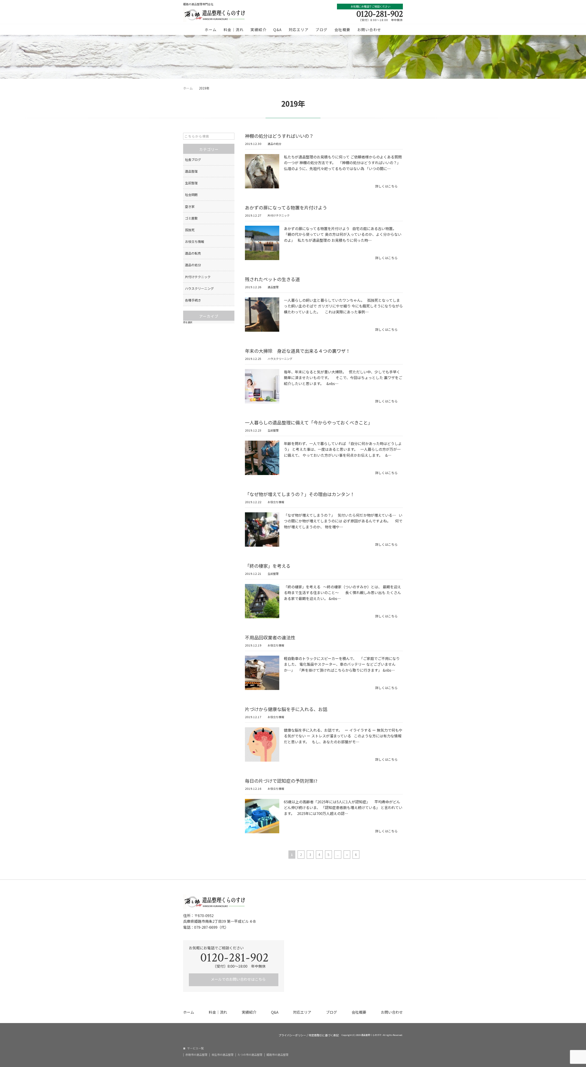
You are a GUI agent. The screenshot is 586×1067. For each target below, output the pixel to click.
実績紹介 (258, 29)
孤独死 (190, 230)
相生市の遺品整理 (222, 1054)
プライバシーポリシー (292, 1035)
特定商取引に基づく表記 (324, 1035)
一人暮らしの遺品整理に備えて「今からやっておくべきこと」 (308, 422)
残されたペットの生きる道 (272, 279)
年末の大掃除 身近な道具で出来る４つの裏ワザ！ (297, 351)
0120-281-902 (379, 14)
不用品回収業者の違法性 (270, 637)
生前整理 (273, 430)
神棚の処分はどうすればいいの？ (279, 136)
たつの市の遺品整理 (250, 1054)
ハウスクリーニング (280, 359)
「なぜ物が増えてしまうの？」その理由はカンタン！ (300, 494)
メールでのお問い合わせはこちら (238, 979)
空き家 (190, 206)
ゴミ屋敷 (191, 218)
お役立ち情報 (276, 502)
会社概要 (342, 29)
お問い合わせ (369, 29)
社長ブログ (193, 159)
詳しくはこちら (386, 186)
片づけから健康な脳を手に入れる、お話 (286, 709)
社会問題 (191, 194)
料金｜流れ (234, 29)
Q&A (277, 29)
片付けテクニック (279, 215)
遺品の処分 (274, 144)
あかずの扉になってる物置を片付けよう (286, 207)
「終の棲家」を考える (267, 565)
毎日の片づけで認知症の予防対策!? (281, 780)
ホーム (211, 29)
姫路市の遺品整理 (277, 1054)
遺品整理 (273, 287)
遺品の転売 (193, 253)
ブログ (321, 29)
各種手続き (193, 300)
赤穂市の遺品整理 (196, 1054)
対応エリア (299, 29)
